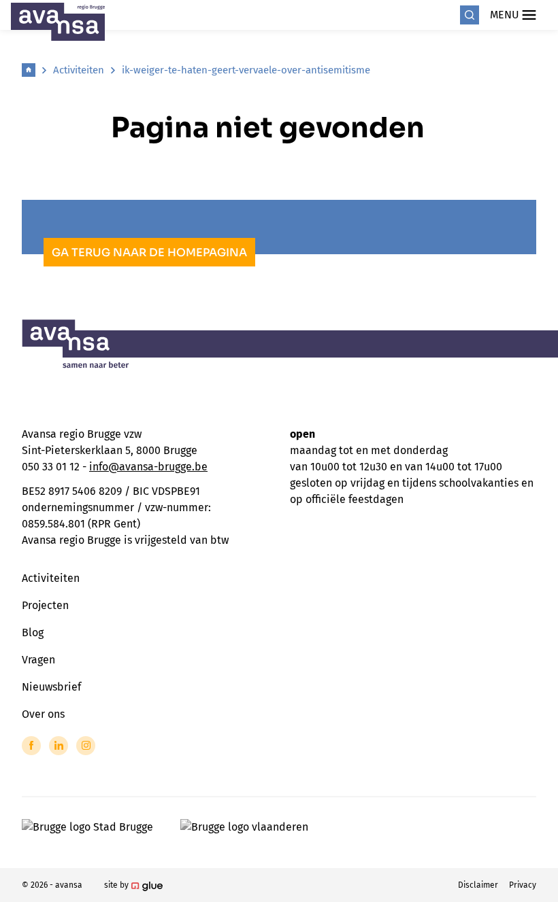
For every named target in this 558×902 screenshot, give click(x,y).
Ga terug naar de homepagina (149, 252)
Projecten (45, 605)
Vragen (38, 659)
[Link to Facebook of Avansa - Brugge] (31, 745)
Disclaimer (478, 885)
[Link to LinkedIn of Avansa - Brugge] (58, 745)
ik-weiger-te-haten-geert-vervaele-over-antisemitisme (246, 70)
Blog (33, 632)
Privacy (522, 885)
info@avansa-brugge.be (148, 466)
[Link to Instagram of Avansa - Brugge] (85, 745)
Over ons (43, 714)
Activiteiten (78, 70)
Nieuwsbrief (51, 686)
